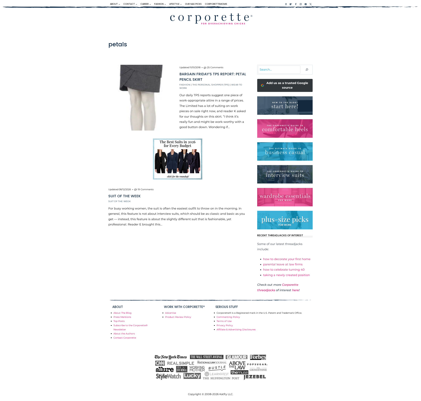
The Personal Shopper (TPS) (210, 84)
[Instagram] (300, 4)
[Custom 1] (286, 4)
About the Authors (124, 333)
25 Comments (215, 67)
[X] (310, 4)
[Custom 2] (291, 4)
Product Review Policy (178, 317)
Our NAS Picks (193, 4)
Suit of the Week (119, 201)
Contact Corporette (124, 337)
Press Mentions (122, 317)
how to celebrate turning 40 (284, 269)
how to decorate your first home (286, 259)
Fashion (184, 84)
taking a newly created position (286, 275)
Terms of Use (224, 321)
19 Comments (146, 189)
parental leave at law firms (283, 264)
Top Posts (119, 321)
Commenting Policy (228, 317)
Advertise (170, 312)
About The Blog (122, 312)
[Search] (307, 70)
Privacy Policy (225, 325)
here (295, 290)
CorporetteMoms (216, 4)
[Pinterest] (305, 4)
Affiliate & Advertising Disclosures (236, 329)
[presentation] (141, 98)
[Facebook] (296, 4)
